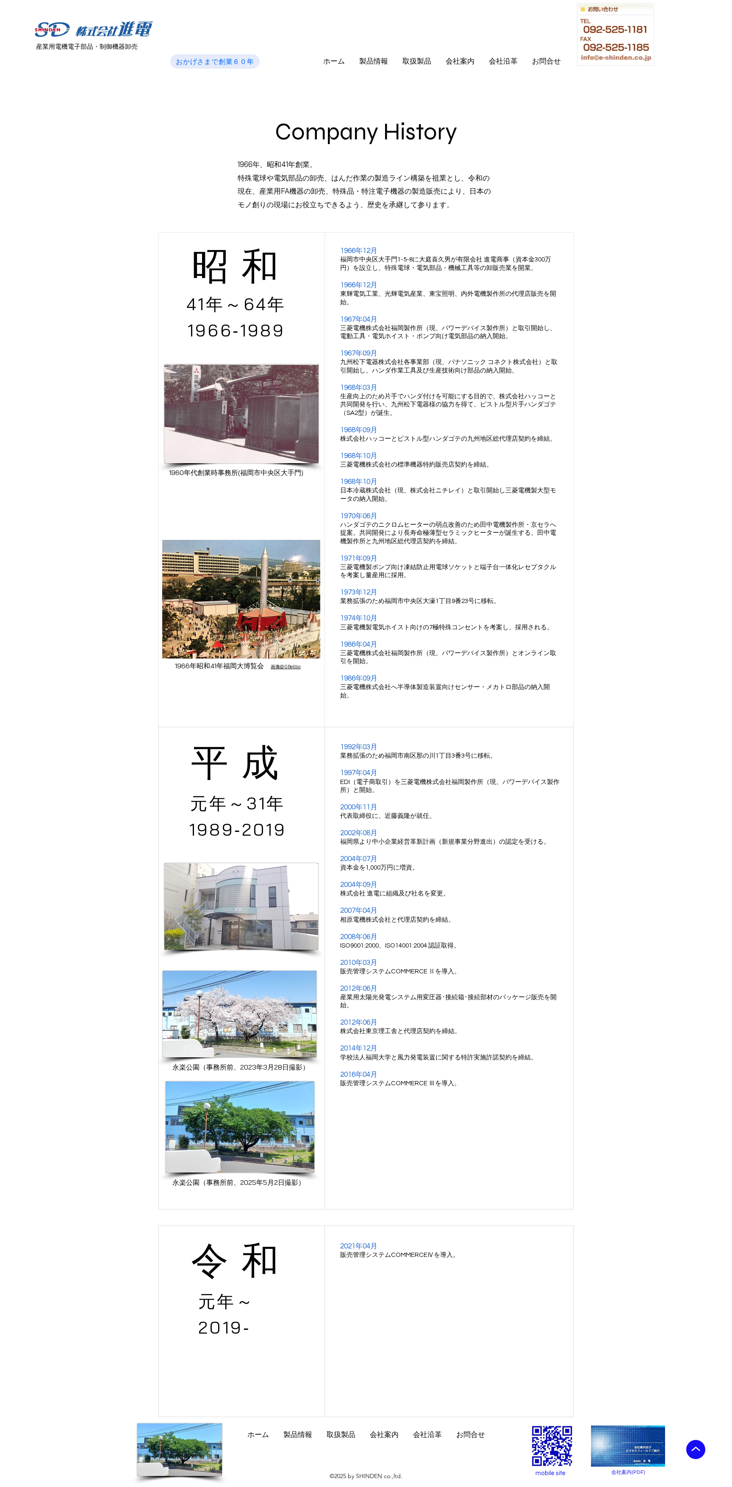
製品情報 (373, 61)
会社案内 (460, 61)
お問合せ (546, 61)
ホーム (334, 61)
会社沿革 (503, 61)
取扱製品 (416, 61)
